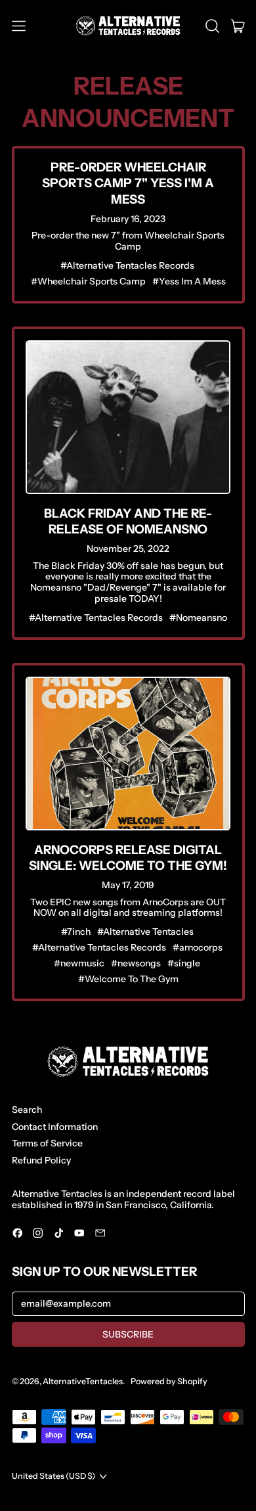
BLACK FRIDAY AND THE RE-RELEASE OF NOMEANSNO (128, 521)
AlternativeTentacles (83, 1381)
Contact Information (55, 1127)
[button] (212, 25)
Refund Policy (41, 1160)
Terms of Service (47, 1143)
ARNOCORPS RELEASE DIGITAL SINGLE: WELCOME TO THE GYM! (128, 857)
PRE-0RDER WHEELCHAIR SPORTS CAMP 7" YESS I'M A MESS (128, 183)
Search (27, 1110)
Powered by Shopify (169, 1381)
